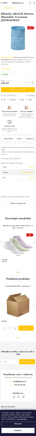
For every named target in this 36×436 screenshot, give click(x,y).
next (34, 242)
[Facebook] (14, 397)
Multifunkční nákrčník (7, 57)
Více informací (22, 419)
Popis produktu (8, 138)
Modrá (31, 178)
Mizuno (33, 95)
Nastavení (18, 424)
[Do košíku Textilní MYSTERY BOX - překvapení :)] (26, 328)
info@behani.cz (19, 381)
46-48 (18, 255)
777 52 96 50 (19, 385)
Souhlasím (18, 430)
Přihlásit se (27, 362)
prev (1, 242)
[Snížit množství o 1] (26, 82)
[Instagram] (23, 397)
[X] (18, 397)
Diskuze (19, 138)
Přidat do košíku (18, 90)
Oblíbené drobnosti (27, 172)
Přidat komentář (18, 203)
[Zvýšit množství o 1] (32, 82)
